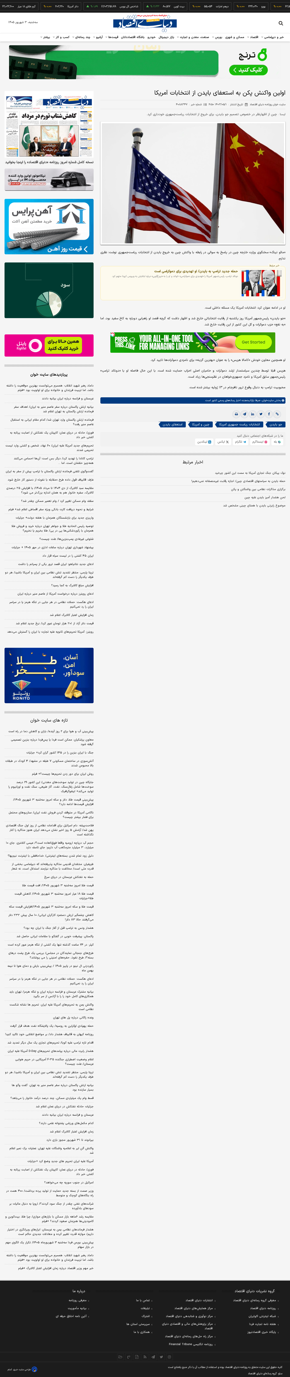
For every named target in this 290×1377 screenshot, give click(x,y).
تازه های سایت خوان (49, 720)
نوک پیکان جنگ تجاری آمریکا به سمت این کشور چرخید (250, 473)
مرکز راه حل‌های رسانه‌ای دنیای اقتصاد (189, 1336)
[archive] (120, 1356)
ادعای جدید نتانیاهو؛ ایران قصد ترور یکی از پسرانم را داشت (56, 564)
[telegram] (244, 414)
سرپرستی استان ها (138, 1324)
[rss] (145, 1356)
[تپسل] (112, 334)
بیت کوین (155, 7)
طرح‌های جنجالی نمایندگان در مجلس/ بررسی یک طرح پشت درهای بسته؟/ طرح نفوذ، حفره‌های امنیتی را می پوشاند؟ (51, 955)
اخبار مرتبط (193, 462)
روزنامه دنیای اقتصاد (263, 1308)
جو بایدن (276, 424)
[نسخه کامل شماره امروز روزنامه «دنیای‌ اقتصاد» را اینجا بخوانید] (49, 124)
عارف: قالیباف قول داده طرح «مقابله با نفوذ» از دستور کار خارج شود (51, 480)
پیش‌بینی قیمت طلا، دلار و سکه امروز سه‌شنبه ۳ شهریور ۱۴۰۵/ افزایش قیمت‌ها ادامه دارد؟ (53, 802)
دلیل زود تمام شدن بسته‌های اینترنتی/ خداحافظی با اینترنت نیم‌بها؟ (51, 856)
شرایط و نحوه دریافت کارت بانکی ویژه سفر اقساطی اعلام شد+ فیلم (51, 509)
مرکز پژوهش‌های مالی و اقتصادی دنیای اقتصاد (187, 1326)
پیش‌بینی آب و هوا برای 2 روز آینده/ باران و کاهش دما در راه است (51, 731)
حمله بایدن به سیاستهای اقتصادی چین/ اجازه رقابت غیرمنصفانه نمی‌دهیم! (238, 481)
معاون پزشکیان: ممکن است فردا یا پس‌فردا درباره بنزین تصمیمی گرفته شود (52, 742)
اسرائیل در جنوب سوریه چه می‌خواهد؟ (69, 1182)
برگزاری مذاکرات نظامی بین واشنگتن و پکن (258, 489)
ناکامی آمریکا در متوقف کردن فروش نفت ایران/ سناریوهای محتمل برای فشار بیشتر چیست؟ (51, 815)
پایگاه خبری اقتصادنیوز (261, 1332)
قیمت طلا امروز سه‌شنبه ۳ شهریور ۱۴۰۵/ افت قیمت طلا (58, 885)
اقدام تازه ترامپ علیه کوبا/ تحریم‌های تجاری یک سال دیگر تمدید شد (50, 1043)
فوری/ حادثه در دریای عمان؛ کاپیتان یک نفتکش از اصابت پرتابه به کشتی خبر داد (52, 435)
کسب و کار (62, 37)
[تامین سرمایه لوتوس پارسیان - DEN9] (49, 290)
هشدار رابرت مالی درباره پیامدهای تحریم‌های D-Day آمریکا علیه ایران (51, 1051)
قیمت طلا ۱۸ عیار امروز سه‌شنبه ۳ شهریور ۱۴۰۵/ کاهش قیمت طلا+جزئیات (54, 896)
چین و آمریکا (200, 424)
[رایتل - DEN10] (49, 345)
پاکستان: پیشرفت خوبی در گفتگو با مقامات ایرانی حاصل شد (55, 936)
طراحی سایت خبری (22, 1369)
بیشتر (46, 37)
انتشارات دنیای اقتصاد (199, 1300)
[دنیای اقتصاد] (145, 23)
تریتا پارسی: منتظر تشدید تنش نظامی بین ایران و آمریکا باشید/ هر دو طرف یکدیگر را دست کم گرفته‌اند (49, 574)
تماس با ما (143, 1300)
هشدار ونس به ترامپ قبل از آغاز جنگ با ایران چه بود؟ (59, 928)
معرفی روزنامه (78, 1300)
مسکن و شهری (234, 37)
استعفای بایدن (172, 424)
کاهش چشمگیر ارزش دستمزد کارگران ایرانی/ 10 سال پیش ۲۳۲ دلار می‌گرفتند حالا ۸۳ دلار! (51, 917)
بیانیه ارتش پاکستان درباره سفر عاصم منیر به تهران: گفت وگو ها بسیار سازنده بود (53, 1087)
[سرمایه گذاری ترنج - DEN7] (145, 62)
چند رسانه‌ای (82, 37)
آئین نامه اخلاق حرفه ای (71, 1316)
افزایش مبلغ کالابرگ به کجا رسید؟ (72, 585)
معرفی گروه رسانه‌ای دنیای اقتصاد (254, 1300)
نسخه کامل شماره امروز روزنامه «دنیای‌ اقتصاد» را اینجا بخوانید (49, 162)
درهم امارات (198, 7)
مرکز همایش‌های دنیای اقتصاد (193, 1308)
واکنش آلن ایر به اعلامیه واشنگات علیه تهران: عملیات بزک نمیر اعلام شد (52, 1150)
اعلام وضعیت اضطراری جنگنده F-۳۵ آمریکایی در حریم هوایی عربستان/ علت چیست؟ (54, 1061)
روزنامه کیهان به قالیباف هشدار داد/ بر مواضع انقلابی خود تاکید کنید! (49, 1034)
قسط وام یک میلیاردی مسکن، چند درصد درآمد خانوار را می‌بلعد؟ (52, 1098)
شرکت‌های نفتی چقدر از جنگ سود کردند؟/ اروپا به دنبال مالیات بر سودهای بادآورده (51, 1206)
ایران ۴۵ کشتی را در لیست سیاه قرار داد (68, 556)
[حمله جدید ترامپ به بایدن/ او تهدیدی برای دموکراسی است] (261, 283)
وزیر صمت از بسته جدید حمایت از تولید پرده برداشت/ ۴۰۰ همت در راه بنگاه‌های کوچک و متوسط (50, 1193)
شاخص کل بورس (104, 7)
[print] (236, 414)
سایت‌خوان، (267, 401)
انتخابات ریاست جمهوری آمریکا (239, 424)
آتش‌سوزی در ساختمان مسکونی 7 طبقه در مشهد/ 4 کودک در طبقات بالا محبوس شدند (49, 763)
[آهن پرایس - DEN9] (49, 227)
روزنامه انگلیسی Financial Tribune (191, 1344)
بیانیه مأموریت (77, 1308)
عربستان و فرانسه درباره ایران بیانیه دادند (68, 398)
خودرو (151, 37)
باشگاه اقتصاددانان (133, 37)
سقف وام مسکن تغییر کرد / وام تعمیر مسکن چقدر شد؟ (57, 501)
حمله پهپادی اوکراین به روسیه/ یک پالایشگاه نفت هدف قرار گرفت (52, 1026)
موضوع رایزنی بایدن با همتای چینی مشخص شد (254, 506)
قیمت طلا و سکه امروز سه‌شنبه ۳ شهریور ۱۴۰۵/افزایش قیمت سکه (51, 907)
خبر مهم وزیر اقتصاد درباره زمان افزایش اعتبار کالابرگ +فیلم (56, 1268)
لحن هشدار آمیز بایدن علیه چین (264, 498)
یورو (239, 7)
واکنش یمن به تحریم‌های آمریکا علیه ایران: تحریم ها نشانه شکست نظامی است (52, 1007)
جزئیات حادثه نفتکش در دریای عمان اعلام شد (65, 1106)
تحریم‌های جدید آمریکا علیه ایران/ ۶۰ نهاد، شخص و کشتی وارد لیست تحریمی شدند (49, 448)
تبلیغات (145, 1308)
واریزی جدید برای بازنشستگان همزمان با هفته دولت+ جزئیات (55, 518)
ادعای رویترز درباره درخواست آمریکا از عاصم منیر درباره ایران (55, 594)
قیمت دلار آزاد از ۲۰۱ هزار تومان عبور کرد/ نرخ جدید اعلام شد (55, 623)
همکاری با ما (142, 1332)
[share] (136, 1356)
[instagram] (169, 1356)
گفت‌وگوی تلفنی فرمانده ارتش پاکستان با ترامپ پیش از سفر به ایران (50, 471)
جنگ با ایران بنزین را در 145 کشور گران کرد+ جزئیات (60, 752)
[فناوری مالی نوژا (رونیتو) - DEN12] (49, 675)
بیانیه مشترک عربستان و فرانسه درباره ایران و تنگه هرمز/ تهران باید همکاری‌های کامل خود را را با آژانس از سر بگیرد (51, 994)
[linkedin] (252, 414)
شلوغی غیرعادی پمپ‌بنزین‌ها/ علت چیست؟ (66, 539)
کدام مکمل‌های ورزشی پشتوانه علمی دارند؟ (66, 1123)
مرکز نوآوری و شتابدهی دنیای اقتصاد (189, 1316)
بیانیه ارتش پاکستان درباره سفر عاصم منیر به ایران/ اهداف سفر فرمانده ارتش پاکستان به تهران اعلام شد (54, 409)
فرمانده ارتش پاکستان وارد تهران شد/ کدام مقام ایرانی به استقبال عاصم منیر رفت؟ (52, 422)
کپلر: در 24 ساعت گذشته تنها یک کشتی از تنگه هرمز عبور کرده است (51, 945)
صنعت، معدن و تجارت (194, 37)
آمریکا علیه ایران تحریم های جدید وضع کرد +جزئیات (60, 1161)
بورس (218, 37)
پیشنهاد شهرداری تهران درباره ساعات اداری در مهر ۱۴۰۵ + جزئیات (53, 547)
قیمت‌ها (112, 37)
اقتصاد (254, 37)
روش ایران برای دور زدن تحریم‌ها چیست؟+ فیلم (63, 774)
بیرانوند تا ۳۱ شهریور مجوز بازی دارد (70, 1140)
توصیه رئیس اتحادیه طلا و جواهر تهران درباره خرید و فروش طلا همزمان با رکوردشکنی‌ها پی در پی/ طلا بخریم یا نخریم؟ (53, 528)
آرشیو (99, 37)
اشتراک (146, 1316)
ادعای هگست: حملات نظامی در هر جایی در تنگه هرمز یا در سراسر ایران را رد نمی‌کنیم (51, 604)
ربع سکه (280, 7)
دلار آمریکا (48, 7)
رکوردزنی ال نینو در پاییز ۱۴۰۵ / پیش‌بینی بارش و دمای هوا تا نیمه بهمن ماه (50, 968)
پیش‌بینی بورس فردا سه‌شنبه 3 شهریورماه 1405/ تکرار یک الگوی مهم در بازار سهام (49, 1244)
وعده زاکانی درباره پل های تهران (73, 1017)
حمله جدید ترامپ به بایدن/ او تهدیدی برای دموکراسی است (196, 271)
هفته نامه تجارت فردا (262, 1324)
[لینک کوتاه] (277, 414)
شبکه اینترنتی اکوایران (262, 1316)
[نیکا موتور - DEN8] (49, 180)
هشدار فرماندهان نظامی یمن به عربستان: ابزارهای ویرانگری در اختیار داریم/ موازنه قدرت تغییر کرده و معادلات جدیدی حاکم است (50, 1231)
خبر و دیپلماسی (273, 37)
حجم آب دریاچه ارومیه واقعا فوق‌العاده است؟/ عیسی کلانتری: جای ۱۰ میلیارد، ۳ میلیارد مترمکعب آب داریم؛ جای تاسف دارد (50, 845)
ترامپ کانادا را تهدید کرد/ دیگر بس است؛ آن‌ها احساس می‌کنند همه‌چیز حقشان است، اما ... (54, 460)
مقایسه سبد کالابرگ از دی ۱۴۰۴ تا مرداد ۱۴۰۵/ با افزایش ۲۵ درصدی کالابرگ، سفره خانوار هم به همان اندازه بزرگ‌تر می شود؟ (50, 490)
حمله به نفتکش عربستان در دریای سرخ (69, 877)
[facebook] (269, 414)
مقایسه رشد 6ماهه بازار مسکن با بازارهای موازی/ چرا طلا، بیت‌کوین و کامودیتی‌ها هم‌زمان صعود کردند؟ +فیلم (49, 1219)
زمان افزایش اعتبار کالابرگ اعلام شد (72, 615)
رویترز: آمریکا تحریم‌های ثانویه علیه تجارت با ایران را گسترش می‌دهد (50, 632)
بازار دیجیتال (166, 37)
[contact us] (128, 1356)
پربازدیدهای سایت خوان (49, 374)
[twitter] (260, 414)
